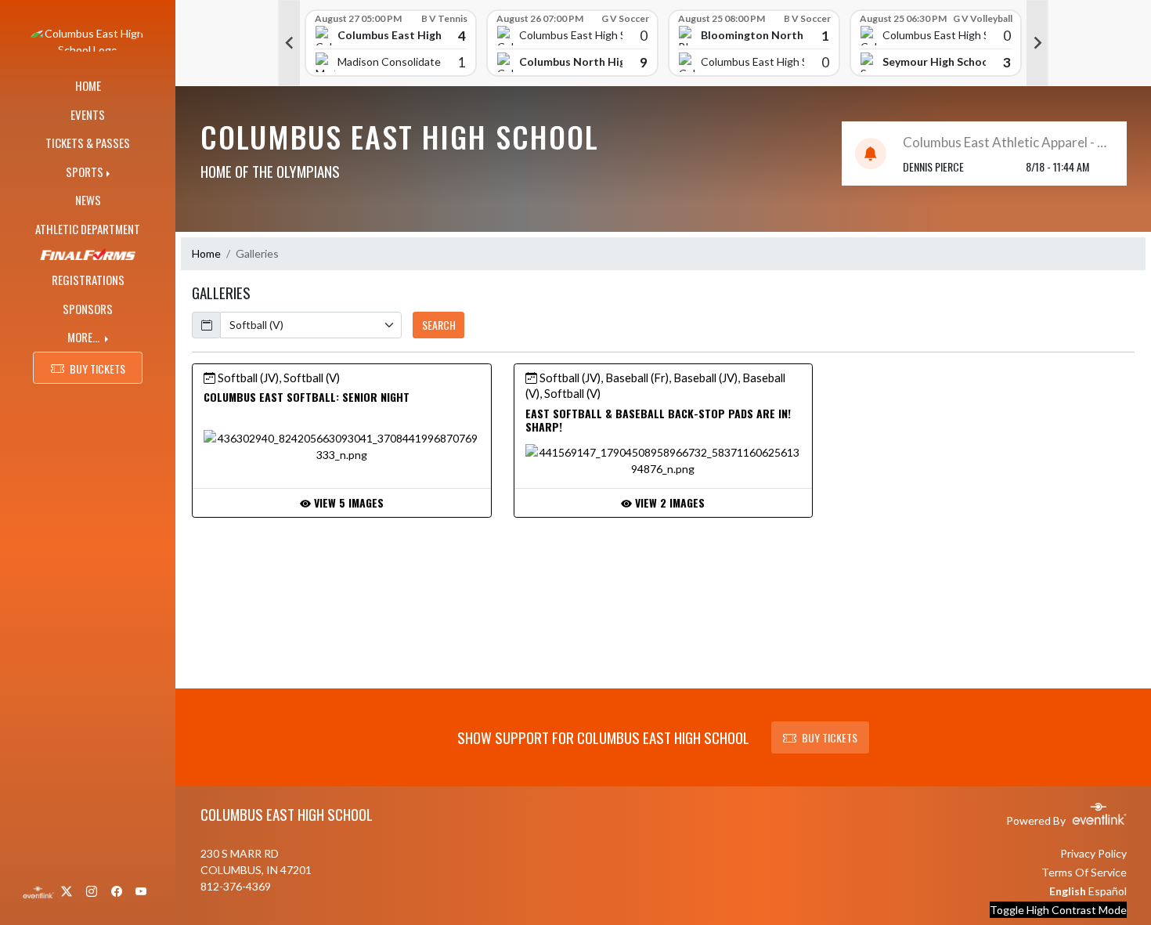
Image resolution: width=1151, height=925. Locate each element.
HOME (88, 85)
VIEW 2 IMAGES (668, 502)
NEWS (88, 199)
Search (439, 324)
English (1067, 891)
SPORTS (84, 171)
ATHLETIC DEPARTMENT (87, 228)
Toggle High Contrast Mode (1058, 909)
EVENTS (87, 114)
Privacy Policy (1093, 853)
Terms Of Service (1084, 872)
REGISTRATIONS (88, 279)
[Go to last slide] (289, 43)
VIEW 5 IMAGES (347, 502)
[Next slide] (1037, 43)
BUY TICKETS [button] (97, 368)
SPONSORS (88, 308)
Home (206, 253)
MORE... (84, 336)
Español (1107, 891)
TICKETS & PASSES (87, 142)
